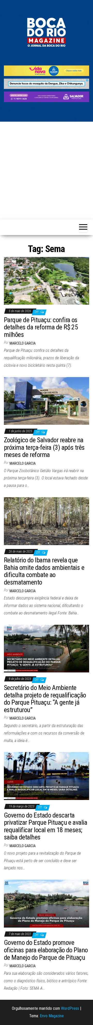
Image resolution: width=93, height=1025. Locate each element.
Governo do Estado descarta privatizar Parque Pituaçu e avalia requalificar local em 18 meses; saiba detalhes (45, 826)
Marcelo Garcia (23, 343)
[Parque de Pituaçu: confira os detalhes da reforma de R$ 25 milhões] (46, 280)
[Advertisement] (46, 170)
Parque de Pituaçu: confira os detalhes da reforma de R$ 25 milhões (41, 327)
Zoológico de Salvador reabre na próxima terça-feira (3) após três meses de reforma (44, 447)
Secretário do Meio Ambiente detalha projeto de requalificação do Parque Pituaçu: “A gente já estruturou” (45, 699)
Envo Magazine (52, 1015)
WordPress (70, 1008)
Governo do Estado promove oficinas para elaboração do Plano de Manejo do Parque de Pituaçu (46, 950)
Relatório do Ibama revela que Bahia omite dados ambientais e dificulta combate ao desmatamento (44, 571)
